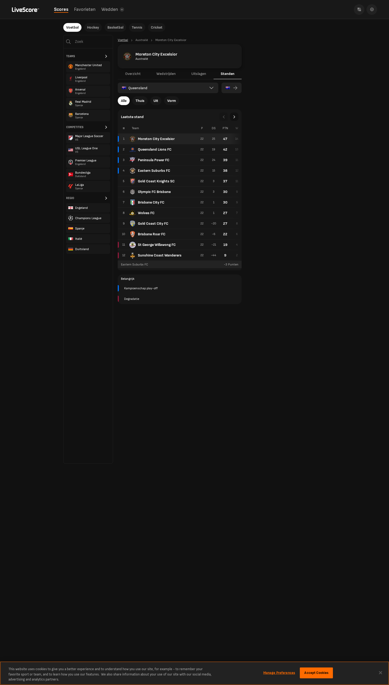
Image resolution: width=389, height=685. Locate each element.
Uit (155, 100)
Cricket (156, 27)
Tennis (137, 27)
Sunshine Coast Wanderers (160, 255)
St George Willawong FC (157, 244)
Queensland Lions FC (154, 149)
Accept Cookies (316, 672)
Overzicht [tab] (133, 73)
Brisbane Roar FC (151, 234)
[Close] (380, 672)
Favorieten (85, 9)
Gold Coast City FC (153, 223)
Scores (61, 9)
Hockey (93, 27)
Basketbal (115, 27)
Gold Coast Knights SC (156, 181)
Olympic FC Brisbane (154, 192)
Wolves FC (146, 213)
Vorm (171, 100)
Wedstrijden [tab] (166, 73)
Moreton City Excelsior (156, 139)
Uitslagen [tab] (198, 73)
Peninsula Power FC (153, 160)
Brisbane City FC (151, 202)
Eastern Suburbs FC (154, 170)
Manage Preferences (279, 672)
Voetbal (72, 27)
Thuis (139, 100)
